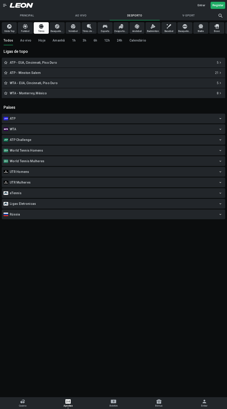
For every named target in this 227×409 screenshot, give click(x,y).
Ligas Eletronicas (23, 203)
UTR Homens (19, 172)
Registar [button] (217, 5)
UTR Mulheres (20, 182)
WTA (13, 129)
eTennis (16, 193)
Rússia (15, 214)
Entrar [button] (201, 5)
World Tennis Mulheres (27, 161)
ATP (13, 118)
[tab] (8, 40)
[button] (5, 5)
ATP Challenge (20, 140)
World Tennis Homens (26, 150)
